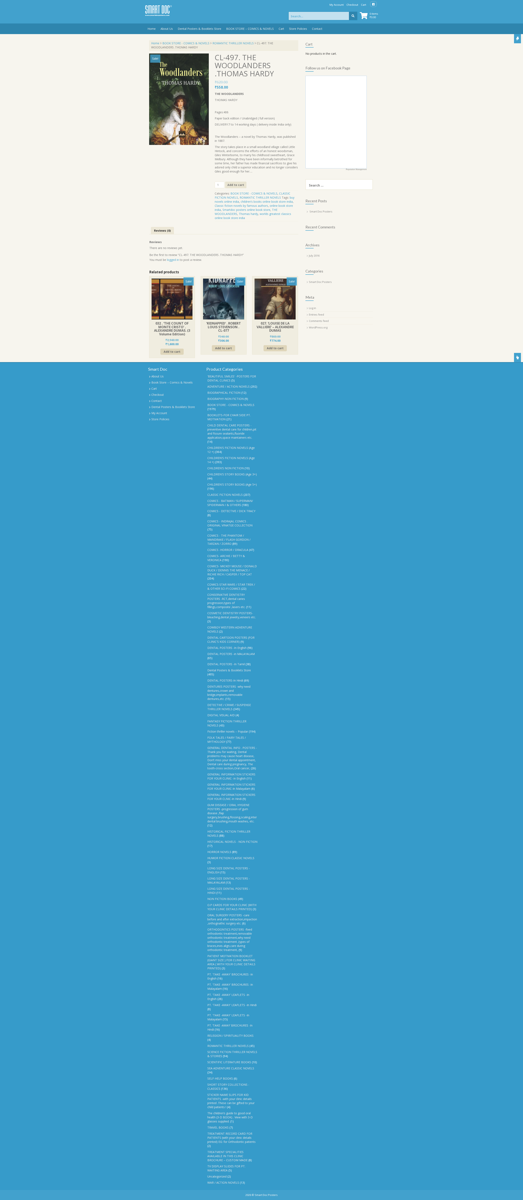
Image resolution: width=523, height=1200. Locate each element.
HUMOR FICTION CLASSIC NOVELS (230, 858)
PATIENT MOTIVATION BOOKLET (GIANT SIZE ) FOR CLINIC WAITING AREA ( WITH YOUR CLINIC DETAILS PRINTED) (231, 962)
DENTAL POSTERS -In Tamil (226, 664)
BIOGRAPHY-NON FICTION (225, 399)
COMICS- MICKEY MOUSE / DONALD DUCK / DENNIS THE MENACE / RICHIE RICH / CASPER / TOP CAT (232, 570)
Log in (312, 308)
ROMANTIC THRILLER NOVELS (233, 43)
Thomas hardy (248, 214)
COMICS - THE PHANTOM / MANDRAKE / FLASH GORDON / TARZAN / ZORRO (228, 540)
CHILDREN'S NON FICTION (225, 468)
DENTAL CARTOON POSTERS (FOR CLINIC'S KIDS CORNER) (231, 640)
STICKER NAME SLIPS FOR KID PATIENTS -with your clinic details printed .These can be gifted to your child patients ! (231, 1101)
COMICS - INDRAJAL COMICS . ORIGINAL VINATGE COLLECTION (230, 523)
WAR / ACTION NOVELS (223, 1182)
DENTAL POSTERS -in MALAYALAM (231, 654)
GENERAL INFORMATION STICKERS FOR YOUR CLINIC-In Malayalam (231, 787)
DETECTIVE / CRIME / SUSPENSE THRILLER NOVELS (229, 707)
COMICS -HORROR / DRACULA (227, 550)
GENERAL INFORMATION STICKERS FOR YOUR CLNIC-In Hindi (231, 797)
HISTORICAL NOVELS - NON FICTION (232, 842)
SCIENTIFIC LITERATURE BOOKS (229, 1062)
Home (152, 29)
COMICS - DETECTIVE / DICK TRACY (231, 511)
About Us (167, 29)
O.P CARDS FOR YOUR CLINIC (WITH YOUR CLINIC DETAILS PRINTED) (231, 907)
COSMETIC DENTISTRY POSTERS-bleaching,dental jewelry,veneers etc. (231, 615)
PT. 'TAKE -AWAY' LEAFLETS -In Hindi (232, 1005)
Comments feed (319, 321)
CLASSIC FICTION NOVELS (225, 495)
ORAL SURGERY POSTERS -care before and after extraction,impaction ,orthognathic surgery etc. (232, 919)
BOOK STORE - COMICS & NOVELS (185, 43)
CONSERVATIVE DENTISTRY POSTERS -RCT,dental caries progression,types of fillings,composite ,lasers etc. (226, 601)
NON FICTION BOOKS (222, 899)
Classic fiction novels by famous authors (241, 206)
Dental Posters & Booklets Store (199, 29)
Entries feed (316, 314)
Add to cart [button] (172, 352)
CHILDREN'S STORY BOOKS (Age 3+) (232, 474)
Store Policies (298, 29)
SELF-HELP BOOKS (220, 1078)
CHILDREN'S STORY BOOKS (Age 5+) (232, 484)
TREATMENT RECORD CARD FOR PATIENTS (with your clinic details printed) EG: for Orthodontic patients (231, 1138)
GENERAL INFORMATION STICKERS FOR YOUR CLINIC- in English (231, 776)
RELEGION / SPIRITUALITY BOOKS (230, 1036)
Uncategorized (217, 1176)
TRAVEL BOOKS (218, 1127)
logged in (173, 260)
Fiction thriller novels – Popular (227, 731)
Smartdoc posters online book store (246, 210)
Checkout (352, 5)
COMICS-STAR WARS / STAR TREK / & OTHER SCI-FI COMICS (231, 587)
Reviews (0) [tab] (162, 230)
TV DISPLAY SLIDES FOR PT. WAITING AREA (226, 1168)
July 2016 (314, 255)
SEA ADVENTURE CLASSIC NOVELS (230, 1068)
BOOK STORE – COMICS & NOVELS (250, 29)
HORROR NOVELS (219, 852)
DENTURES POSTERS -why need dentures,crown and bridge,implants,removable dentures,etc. (228, 693)
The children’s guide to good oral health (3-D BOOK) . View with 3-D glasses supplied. (230, 1117)
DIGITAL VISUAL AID (221, 715)
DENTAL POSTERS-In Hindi (225, 680)
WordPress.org (318, 327)
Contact (317, 29)
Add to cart (235, 185)
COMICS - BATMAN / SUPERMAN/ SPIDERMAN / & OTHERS (230, 503)
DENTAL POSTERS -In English (227, 648)
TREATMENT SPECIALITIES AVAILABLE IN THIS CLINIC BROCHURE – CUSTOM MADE (227, 1156)
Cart (363, 5)
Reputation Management (356, 169)
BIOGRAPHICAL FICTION (223, 393)
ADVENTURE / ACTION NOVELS (228, 386)
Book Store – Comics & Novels (172, 382)
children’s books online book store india (267, 202)
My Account (337, 5)
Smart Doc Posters (321, 211)
